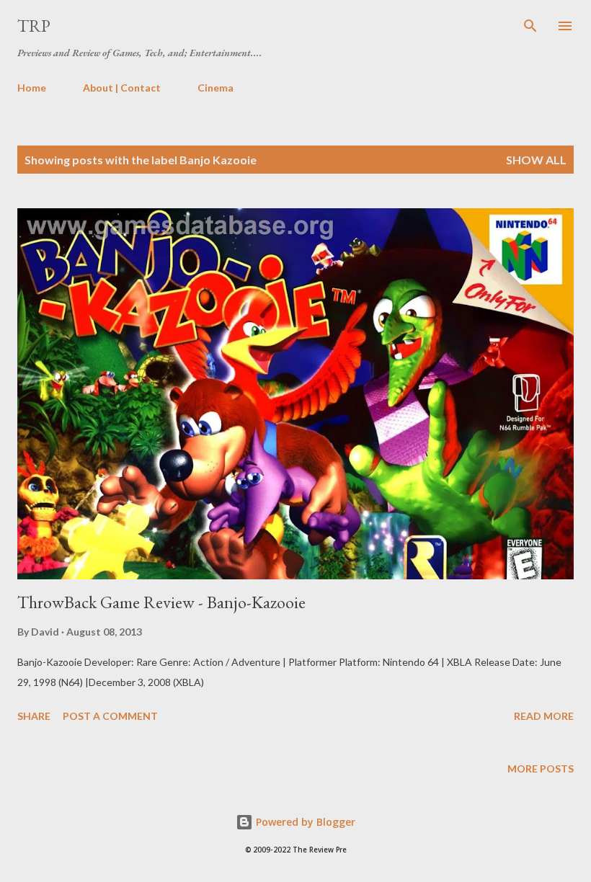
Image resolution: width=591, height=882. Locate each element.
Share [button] (33, 716)
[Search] (530, 26)
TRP (33, 25)
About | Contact (122, 87)
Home (31, 87)
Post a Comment (110, 716)
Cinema (215, 87)
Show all (536, 159)
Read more (544, 716)
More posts (540, 768)
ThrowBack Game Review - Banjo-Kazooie (161, 602)
